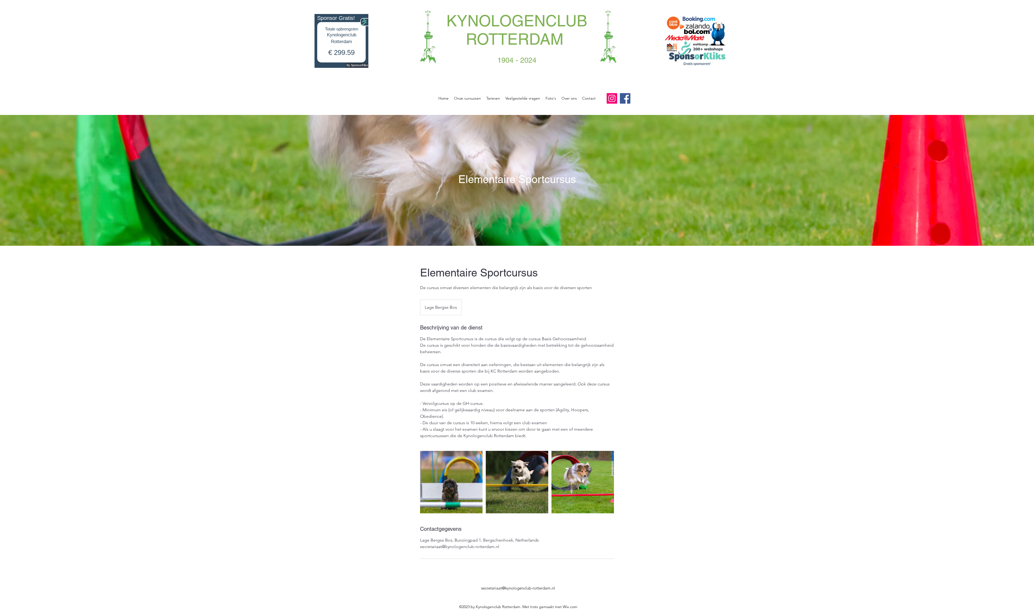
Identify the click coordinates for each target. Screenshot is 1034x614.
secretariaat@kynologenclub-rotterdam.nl (518, 588)
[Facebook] (625, 98)
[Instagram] (612, 98)
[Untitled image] (451, 482)
